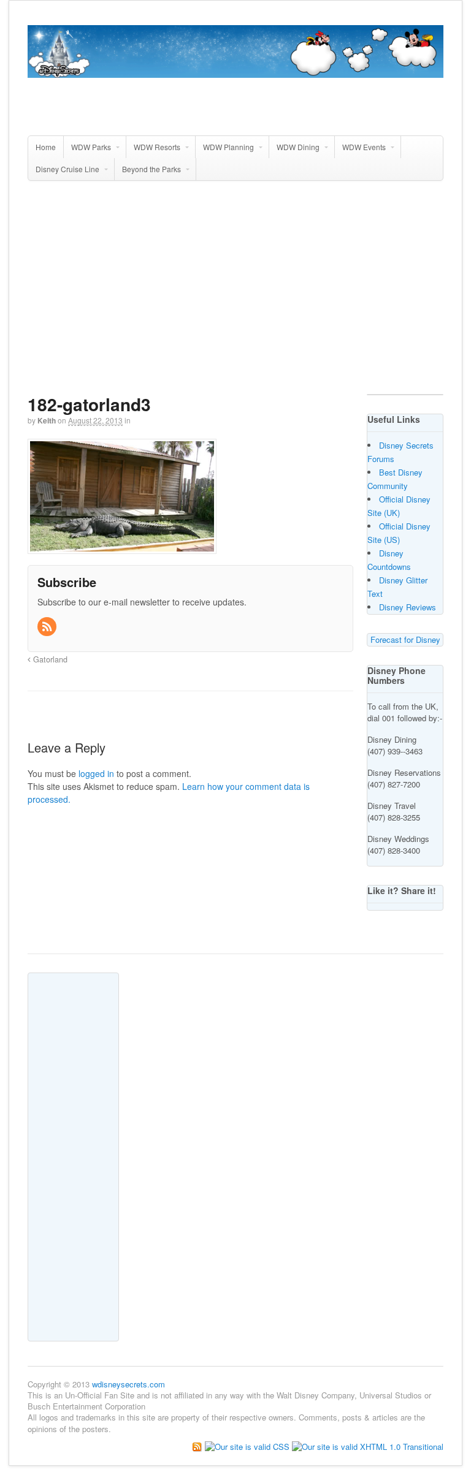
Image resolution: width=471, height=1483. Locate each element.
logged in (96, 773)
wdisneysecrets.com (128, 1384)
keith (46, 420)
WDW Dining (298, 147)
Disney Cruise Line (67, 169)
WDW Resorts (157, 147)
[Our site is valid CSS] (248, 1446)
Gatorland (49, 659)
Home (46, 147)
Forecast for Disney (405, 639)
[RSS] (47, 627)
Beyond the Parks (151, 169)
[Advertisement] (249, 292)
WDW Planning (228, 147)
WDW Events (364, 147)
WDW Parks (91, 147)
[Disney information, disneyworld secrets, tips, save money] (235, 71)
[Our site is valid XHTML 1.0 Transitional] (367, 1446)
